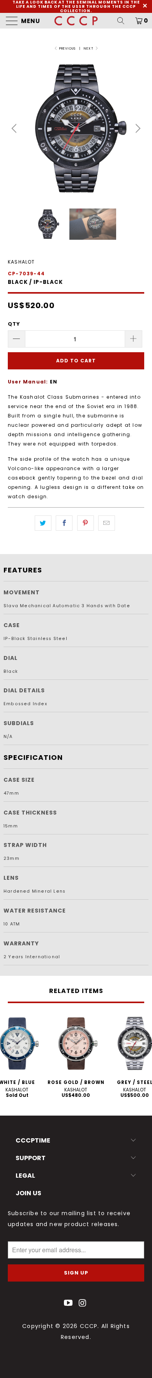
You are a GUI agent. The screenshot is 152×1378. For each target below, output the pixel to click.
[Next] (137, 128)
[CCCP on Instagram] (83, 1303)
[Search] (124, 20)
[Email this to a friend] (106, 523)
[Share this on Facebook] (64, 523)
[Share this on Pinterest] (85, 523)
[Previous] (15, 128)
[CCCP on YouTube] (68, 1303)
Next (89, 48)
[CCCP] (76, 21)
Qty (14, 324)
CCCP (89, 1326)
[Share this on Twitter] (43, 523)
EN (53, 381)
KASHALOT (21, 261)
